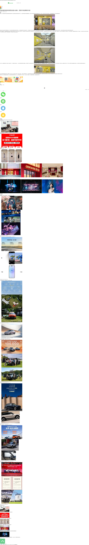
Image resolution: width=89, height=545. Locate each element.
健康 (11, 0)
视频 (9, 0)
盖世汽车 (2, 338)
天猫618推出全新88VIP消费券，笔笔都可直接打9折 (5, 132)
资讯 (1, 0)
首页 (0, 0)
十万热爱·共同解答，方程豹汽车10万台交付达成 (5, 339)
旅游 (6, 0)
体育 (3, 0)
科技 (14, 0)
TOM (0, 148)
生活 (7, 0)
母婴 (8, 0)
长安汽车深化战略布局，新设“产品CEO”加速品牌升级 (7, 337)
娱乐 (2, 0)
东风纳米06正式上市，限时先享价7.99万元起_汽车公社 (6, 280)
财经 (10, 0)
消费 (12, 0)
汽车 (13, 0)
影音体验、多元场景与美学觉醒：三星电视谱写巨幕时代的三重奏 (7, 195)
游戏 (4, 0)
